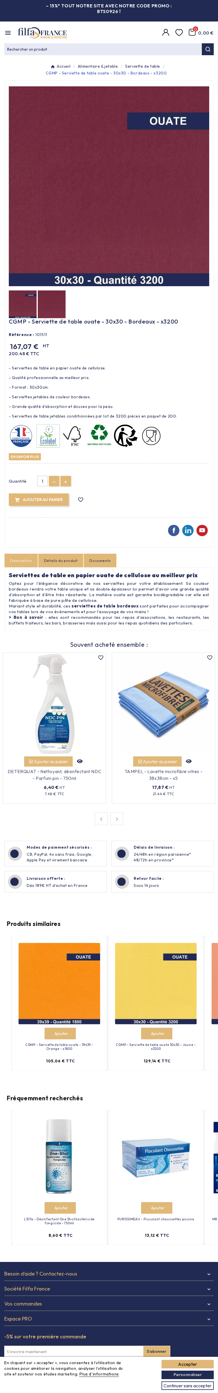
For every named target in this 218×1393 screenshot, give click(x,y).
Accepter (187, 1364)
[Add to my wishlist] (80, 499)
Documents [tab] (99, 560)
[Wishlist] (179, 33)
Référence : (21, 334)
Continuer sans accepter (187, 1385)
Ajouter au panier (51, 761)
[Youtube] (202, 530)
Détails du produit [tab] (61, 560)
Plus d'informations (99, 1374)
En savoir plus (25, 456)
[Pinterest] (188, 530)
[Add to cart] (50, 1033)
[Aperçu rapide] (80, 761)
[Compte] (166, 32)
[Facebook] (173, 530)
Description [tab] (21, 560)
